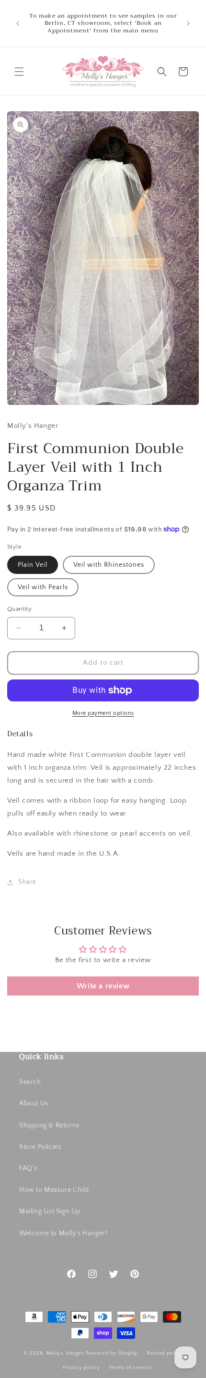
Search (30, 1082)
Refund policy (165, 1353)
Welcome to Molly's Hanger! (63, 1233)
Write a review (103, 986)
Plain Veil (32, 565)
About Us (33, 1103)
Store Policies (40, 1147)
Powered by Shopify (112, 1353)
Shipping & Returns (49, 1125)
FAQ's (28, 1168)
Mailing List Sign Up (49, 1211)
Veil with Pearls (43, 587)
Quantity (19, 608)
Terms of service (130, 1367)
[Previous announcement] (17, 23)
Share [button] (27, 882)
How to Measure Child (54, 1190)
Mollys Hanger (65, 1353)
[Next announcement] (188, 23)
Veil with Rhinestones (108, 565)
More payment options (103, 713)
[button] (19, 71)
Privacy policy (81, 1367)
